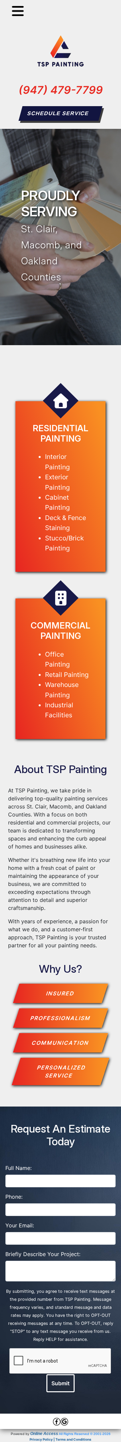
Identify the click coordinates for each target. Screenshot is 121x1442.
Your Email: (19, 1225)
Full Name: (18, 1168)
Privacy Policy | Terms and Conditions (60, 1439)
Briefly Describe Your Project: (42, 1254)
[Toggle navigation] (18, 11)
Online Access (44, 1433)
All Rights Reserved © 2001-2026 (85, 1434)
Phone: (14, 1196)
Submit (60, 1383)
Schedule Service (58, 113)
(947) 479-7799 (60, 89)
